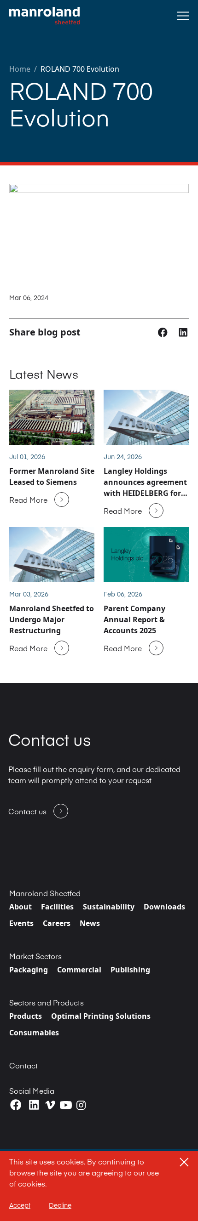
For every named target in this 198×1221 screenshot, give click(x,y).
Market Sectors (35, 956)
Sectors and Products (46, 1002)
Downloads (164, 907)
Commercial (79, 970)
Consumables (34, 1033)
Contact (23, 1065)
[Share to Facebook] (163, 332)
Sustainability (108, 907)
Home (19, 69)
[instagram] (81, 1105)
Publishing (130, 970)
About (20, 907)
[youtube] (66, 1105)
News (90, 923)
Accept (19, 1205)
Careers (56, 923)
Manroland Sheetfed (45, 893)
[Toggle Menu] (183, 16)
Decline (60, 1205)
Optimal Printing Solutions (101, 1016)
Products (25, 1016)
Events (21, 923)
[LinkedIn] (34, 1105)
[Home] (44, 16)
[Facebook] (16, 1105)
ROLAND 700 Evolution (80, 69)
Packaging (28, 970)
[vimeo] (50, 1105)
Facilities (57, 907)
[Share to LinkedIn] (183, 332)
